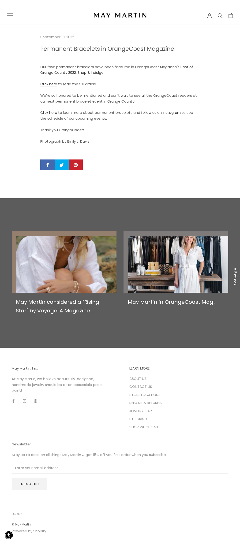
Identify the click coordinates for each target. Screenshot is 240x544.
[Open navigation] (10, 15)
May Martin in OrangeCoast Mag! (171, 302)
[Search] (220, 15)
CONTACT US (140, 386)
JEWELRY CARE (141, 410)
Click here (48, 83)
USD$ (16, 514)
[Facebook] (13, 401)
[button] (9, 535)
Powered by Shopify (29, 531)
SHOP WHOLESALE (144, 427)
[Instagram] (24, 401)
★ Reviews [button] (235, 276)
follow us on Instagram (161, 112)
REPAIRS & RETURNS (145, 402)
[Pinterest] (35, 401)
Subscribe (29, 484)
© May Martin (21, 524)
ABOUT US (137, 378)
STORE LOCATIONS (145, 394)
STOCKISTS (138, 418)
